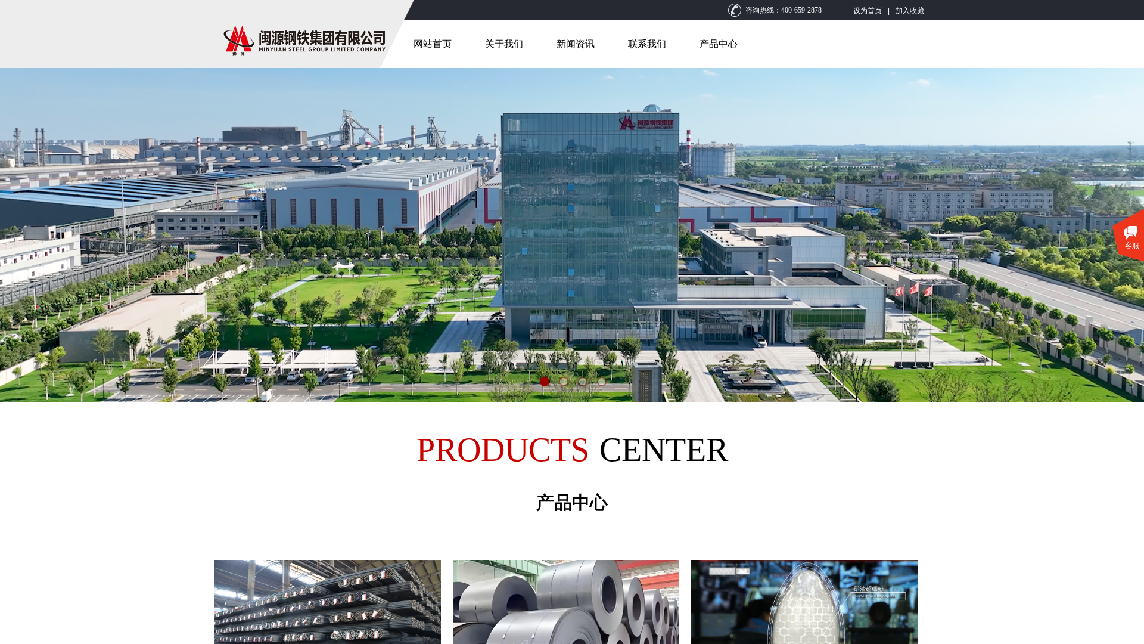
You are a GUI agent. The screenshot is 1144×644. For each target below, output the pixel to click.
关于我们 (504, 44)
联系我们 (647, 44)
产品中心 (719, 44)
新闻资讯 (576, 44)
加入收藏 (910, 11)
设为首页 (867, 11)
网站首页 (433, 44)
